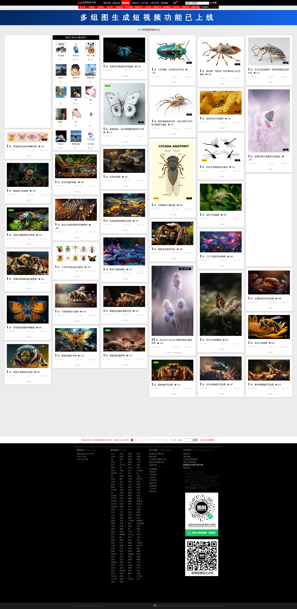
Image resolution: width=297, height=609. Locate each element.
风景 (130, 457)
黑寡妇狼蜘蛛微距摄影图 (25, 279)
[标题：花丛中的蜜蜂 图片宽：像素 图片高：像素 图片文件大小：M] (269, 327)
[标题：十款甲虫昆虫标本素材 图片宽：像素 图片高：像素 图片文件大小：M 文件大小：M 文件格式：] (76, 254)
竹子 (121, 512)
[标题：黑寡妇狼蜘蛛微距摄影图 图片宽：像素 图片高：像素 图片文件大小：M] (28, 263)
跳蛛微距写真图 (165, 385)
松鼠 (121, 504)
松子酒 (114, 579)
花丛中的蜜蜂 (260, 343)
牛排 (138, 568)
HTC (121, 509)
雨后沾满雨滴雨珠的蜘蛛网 (74, 225)
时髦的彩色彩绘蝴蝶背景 (25, 146)
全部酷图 (153, 469)
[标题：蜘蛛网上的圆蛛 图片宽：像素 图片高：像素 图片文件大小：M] (28, 175)
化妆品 (114, 495)
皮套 (113, 565)
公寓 (113, 515)
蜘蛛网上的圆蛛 (20, 191)
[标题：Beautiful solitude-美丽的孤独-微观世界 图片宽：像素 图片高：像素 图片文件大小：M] (172, 301)
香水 (113, 512)
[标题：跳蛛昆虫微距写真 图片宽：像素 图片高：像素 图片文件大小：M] (172, 233)
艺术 (121, 482)
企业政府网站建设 (190, 459)
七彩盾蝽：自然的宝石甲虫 (171, 69)
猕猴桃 (139, 521)
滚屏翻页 (205, 7)
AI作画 (148, 7)
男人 (121, 484)
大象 (138, 476)
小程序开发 (154, 3)
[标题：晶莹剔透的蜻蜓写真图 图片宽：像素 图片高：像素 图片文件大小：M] (124, 205)
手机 (138, 493)
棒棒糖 (122, 534)
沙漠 (113, 546)
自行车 (122, 465)
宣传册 (139, 470)
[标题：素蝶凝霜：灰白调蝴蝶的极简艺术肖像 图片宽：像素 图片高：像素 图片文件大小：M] (124, 104)
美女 (113, 462)
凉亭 (130, 515)
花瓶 (113, 559)
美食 (113, 479)
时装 (130, 454)
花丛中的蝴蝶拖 (213, 340)
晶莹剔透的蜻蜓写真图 (120, 221)
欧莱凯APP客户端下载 (193, 465)
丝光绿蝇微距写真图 (216, 384)
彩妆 (121, 457)
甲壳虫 (131, 579)
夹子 (138, 579)
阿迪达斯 (140, 523)
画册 (130, 498)
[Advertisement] (27, 81)
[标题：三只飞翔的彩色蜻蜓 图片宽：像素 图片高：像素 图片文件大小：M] (221, 241)
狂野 (113, 484)
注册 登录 (214, 7)
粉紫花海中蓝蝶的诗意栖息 (267, 156)
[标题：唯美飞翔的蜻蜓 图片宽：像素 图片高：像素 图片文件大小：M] (124, 251)
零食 (130, 557)
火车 (138, 532)
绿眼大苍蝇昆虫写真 (23, 372)
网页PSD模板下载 (156, 462)
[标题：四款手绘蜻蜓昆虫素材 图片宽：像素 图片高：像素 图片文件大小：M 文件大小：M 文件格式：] (221, 149)
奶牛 (113, 537)
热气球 (139, 546)
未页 (180, 440)
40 (174, 2)
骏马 (113, 557)
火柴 (130, 532)
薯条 (113, 548)
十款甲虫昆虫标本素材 (72, 267)
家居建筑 (167, 7)
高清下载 (195, 7)
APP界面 (153, 480)
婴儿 (113, 465)
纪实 (121, 501)
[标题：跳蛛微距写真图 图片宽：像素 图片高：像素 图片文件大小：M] (172, 370)
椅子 (130, 465)
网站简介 (187, 454)
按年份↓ (110, 7)
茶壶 (138, 554)
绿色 (130, 459)
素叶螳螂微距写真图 (264, 384)
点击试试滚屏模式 (207, 440)
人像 (130, 479)
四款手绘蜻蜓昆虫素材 (217, 167)
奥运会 (139, 504)
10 (166, 440)
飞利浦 (131, 521)
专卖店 (114, 576)
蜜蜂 (130, 518)
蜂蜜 (121, 507)
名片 (130, 470)
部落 (113, 509)
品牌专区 (185, 7)
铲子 (130, 537)
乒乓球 (139, 576)
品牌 (121, 476)
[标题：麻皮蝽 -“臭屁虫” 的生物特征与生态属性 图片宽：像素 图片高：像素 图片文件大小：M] (221, 53)
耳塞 (138, 526)
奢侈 (130, 495)
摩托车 (139, 479)
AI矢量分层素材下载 (157, 459)
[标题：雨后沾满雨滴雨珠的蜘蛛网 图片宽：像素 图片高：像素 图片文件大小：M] (76, 210)
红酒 (121, 498)
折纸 (138, 534)
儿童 (121, 521)
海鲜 (130, 568)
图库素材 (125, 3)
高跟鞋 (139, 501)
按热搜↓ (101, 7)
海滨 (130, 512)
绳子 (130, 562)
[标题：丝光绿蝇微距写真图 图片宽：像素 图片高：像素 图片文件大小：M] (221, 368)
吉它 (138, 562)
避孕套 (114, 473)
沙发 (130, 468)
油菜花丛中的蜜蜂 (215, 118)
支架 (130, 548)
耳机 (138, 465)
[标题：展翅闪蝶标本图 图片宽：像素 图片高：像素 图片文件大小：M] (76, 340)
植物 (138, 459)
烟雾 (130, 559)
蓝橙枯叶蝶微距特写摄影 (121, 66)
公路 (130, 490)
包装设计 (138, 7)
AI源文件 (135, 3)
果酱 (113, 551)
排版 (121, 532)
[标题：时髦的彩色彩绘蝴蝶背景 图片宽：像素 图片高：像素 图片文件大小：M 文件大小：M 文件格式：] (28, 137)
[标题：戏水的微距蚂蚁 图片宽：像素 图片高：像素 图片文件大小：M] (76, 166)
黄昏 (113, 540)
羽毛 (121, 576)
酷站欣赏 (116, 3)
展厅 (130, 571)
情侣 (138, 518)
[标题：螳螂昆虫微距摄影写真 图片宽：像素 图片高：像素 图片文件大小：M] (124, 296)
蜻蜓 (138, 559)
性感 (113, 470)
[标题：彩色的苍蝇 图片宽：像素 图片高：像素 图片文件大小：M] (124, 161)
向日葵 (114, 490)
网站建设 (164, 3)
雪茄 (113, 582)
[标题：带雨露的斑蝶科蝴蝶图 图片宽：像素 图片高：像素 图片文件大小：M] (28, 310)
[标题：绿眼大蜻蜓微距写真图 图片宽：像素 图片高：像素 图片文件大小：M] (28, 219)
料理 (113, 571)
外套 (121, 554)
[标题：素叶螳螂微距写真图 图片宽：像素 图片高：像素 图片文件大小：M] (269, 370)
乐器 (121, 559)
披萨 (121, 479)
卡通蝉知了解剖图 (166, 205)
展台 (138, 571)
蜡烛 (121, 540)
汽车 (121, 454)
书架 (121, 582)
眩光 (130, 473)
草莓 (121, 526)
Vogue (139, 507)
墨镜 (130, 551)
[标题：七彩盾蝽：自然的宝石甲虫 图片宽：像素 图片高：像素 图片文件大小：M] (172, 52)
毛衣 (121, 523)
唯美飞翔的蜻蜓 (117, 269)
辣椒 (121, 579)
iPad (129, 509)
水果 (113, 457)
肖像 (138, 498)
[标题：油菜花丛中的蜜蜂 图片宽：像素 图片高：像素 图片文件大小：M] (221, 103)
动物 (138, 457)
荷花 (113, 573)
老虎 (138, 454)
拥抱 (113, 521)
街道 (121, 490)
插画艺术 (157, 7)
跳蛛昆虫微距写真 (166, 249)
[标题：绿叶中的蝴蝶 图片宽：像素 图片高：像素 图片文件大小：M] (221, 197)
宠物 (138, 529)
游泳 (121, 518)
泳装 (138, 540)
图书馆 (122, 571)
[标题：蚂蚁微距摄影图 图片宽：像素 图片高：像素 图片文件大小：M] (124, 339)
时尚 (121, 495)
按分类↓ (83, 7)
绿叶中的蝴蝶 (212, 215)
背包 (113, 543)
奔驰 (138, 509)
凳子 (138, 495)
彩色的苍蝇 (115, 177)
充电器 (139, 543)
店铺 (138, 573)
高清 (130, 482)
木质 (138, 565)
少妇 (130, 484)
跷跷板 (131, 554)
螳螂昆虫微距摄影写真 (120, 311)
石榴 (130, 565)
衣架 (113, 568)
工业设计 (176, 7)
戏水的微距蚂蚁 (69, 182)
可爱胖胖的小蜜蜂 (70, 312)
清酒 (138, 557)
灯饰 (121, 565)
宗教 (138, 484)
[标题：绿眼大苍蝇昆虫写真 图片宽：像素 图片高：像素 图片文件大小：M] (28, 356)
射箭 (113, 518)
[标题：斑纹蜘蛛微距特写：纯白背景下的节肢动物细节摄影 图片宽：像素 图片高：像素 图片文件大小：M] (172, 103)
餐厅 (113, 534)
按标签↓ (92, 7)
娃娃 (113, 529)
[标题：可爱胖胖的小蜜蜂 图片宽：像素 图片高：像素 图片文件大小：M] (76, 296)
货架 (121, 515)
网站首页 (107, 3)
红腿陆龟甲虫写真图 (264, 298)
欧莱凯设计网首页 (156, 454)
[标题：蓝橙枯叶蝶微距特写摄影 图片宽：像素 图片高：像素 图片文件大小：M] (124, 50)
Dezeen (130, 534)
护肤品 (114, 554)
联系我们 (187, 468)
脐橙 (113, 523)
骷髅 (130, 543)
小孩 (138, 462)
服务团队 (187, 457)
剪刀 (121, 557)
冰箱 (138, 490)
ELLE (130, 507)
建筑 (130, 462)
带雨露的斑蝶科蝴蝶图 (24, 327)
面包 (138, 487)
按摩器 (114, 562)
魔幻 (130, 573)
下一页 (173, 440)
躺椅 (121, 529)
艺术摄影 (129, 7)
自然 (130, 476)
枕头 (138, 548)
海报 (113, 532)
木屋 (121, 573)
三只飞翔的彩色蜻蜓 (216, 256)
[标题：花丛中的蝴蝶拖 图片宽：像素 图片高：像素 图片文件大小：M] (221, 304)
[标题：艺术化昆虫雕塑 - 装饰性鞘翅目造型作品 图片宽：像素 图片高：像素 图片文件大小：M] (269, 52)
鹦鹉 (113, 487)
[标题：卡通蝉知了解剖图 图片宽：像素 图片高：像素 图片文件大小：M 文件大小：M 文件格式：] (172, 171)
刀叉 (121, 543)
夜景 (138, 512)
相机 (113, 468)
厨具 (130, 540)
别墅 (130, 501)
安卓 (121, 548)
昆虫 (121, 459)
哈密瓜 (114, 504)
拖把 (121, 562)
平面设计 (119, 7)
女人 (113, 454)
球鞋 (113, 526)
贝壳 (121, 568)
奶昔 (121, 551)
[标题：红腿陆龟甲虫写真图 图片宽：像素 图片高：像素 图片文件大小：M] (269, 282)
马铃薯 (114, 507)
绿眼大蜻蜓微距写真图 (24, 235)
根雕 (130, 546)
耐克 (130, 523)
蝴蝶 (138, 551)
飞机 (121, 470)
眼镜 (130, 526)
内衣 (138, 468)
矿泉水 (114, 498)
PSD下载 (144, 3)
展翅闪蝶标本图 (69, 356)
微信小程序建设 (189, 462)
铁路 (138, 515)
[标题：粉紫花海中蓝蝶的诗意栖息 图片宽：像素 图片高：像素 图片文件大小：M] (269, 120)
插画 (113, 482)
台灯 (138, 537)
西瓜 (130, 504)
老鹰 (121, 546)
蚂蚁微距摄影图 (117, 355)
